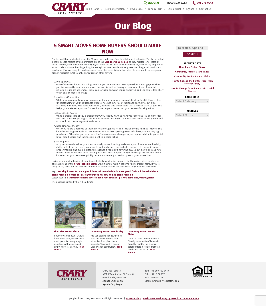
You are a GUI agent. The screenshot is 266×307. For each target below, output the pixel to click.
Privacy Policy (133, 298)
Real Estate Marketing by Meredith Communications (171, 298)
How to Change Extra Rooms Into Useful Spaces (192, 89)
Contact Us (205, 9)
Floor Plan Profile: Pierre (192, 67)
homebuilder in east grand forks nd (121, 171)
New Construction (115, 9)
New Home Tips (130, 177)
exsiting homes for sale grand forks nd (79, 171)
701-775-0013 (205, 2)
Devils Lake (136, 9)
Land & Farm (155, 9)
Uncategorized (147, 177)
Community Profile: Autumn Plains (192, 76)
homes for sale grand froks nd (86, 174)
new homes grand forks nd (118, 174)
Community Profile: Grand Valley (192, 71)
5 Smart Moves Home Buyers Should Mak (87, 177)
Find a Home (92, 9)
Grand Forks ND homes (116, 62)
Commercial (174, 9)
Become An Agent (178, 2)
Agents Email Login (113, 281)
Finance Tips (115, 177)
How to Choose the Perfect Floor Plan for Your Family (192, 82)
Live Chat (153, 2)
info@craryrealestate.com (165, 281)
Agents (190, 9)
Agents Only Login (112, 284)
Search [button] (192, 54)
